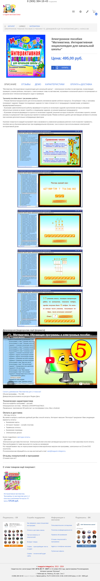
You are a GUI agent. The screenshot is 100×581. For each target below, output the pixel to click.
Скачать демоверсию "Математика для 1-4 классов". (22, 392)
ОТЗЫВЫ (25, 84)
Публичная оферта (57, 551)
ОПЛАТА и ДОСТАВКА (81, 84)
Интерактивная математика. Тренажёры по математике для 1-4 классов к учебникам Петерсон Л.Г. (17, 496)
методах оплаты (24, 437)
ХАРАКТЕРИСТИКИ (54, 84)
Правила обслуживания (59, 534)
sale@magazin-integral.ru (56, 451)
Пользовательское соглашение (61, 525)
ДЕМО (38, 84)
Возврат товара (32, 542)
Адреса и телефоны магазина (61, 546)
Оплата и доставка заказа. (36, 530)
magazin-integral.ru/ (30, 576)
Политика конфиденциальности (61, 530)
